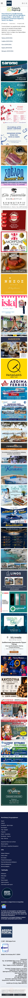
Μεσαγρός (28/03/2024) (7, 51)
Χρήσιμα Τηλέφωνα (5, 853)
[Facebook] (22, 3)
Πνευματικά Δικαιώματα (6, 859)
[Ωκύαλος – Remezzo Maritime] (14, 9)
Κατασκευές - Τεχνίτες (6, 836)
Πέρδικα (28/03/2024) (7, 38)
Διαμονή (3, 823)
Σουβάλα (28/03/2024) (7, 41)
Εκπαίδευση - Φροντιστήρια (7, 825)
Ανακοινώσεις (12, 23)
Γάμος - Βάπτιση (4, 838)
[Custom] (26, 3)
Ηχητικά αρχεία (4, 880)
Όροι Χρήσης (3, 857)
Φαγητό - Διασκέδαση (5, 834)
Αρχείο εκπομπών (5, 882)
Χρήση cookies (4, 855)
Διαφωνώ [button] (20, 994)
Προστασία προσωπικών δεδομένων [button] (17, 992)
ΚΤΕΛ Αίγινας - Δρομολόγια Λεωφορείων (9, 846)
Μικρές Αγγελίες (4, 843)
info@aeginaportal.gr (21, 963)
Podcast (3, 877)
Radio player (3, 875)
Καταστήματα (4, 827)
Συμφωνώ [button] (8, 994)
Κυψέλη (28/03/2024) (7, 48)
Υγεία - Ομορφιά (4, 829)
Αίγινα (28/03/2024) (6, 44)
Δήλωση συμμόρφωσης (6, 864)
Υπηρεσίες (3, 831)
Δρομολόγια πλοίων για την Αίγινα (8, 841)
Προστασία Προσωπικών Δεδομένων (9, 862)
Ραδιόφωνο (3, 873)
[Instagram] (24, 3)
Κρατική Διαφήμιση (5, 866)
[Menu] (2, 3)
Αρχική (2, 821)
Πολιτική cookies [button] (5, 992)
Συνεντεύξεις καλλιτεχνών (7, 884)
